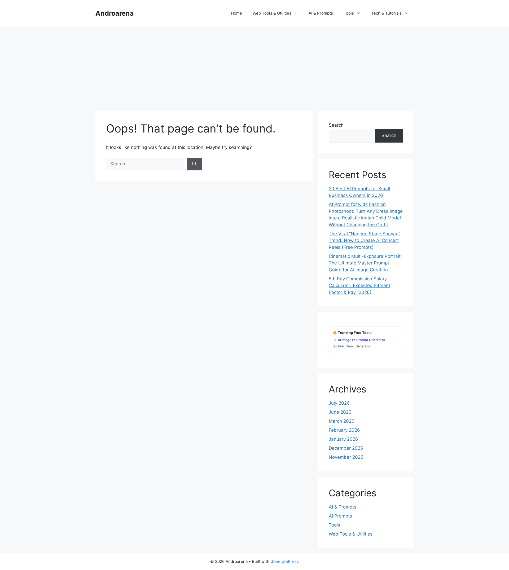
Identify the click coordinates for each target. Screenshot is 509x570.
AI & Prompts (321, 13)
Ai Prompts (340, 516)
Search (336, 125)
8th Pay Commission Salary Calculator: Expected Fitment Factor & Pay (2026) (359, 285)
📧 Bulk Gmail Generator (352, 346)
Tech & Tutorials (386, 13)
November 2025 (346, 457)
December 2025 (346, 448)
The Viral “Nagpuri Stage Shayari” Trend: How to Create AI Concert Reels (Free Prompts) (364, 240)
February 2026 (344, 430)
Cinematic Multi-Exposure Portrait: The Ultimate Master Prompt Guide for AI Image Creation (365, 263)
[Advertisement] (254, 66)
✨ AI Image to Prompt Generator (359, 340)
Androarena (114, 13)
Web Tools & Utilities (272, 13)
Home (236, 13)
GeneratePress (284, 561)
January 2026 (343, 439)
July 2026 (339, 403)
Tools (349, 13)
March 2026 (341, 421)
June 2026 (340, 412)
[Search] (194, 164)
